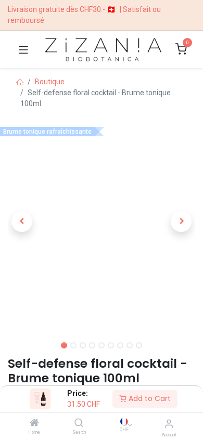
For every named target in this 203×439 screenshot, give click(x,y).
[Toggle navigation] (23, 49)
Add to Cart (148, 398)
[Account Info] (169, 424)
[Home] (34, 423)
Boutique (50, 82)
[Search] (79, 423)
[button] (22, 221)
